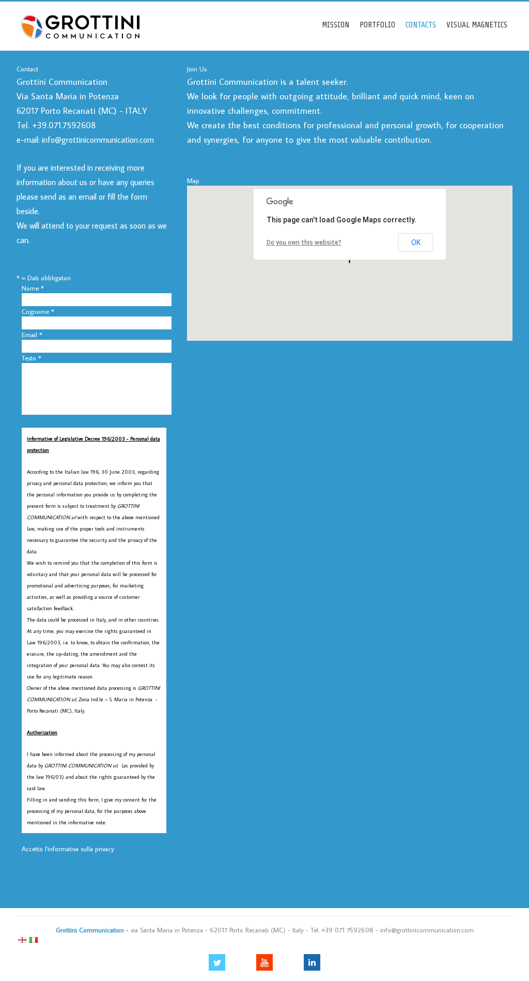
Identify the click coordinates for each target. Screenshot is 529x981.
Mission (335, 24)
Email (32, 334)
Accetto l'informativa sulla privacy (68, 848)
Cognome (38, 311)
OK (416, 242)
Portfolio (377, 24)
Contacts (421, 24)
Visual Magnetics (476, 24)
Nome (33, 288)
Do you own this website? (304, 242)
